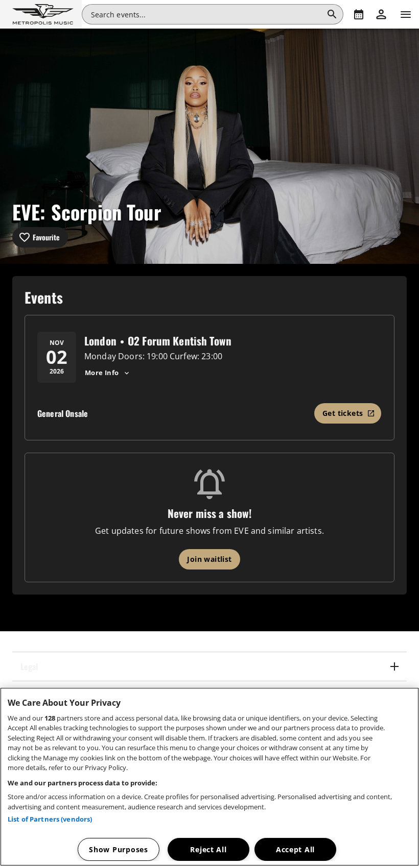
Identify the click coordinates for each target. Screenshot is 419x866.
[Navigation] (405, 14)
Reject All (208, 849)
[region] (209, 776)
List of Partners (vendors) (50, 819)
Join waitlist (209, 559)
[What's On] (358, 14)
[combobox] (207, 14)
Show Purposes (118, 849)
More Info (102, 372)
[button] (41, 14)
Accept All (295, 849)
